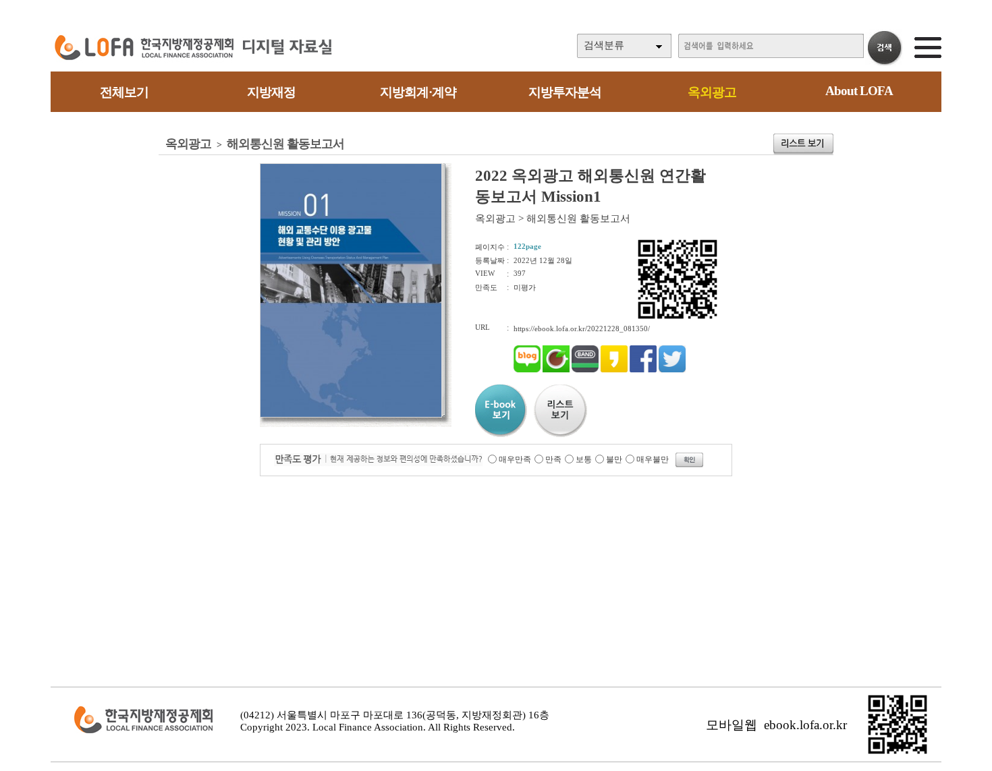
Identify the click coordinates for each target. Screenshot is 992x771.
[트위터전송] (672, 370)
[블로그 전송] (527, 370)
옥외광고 (712, 92)
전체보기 (124, 92)
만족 (553, 459)
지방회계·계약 (418, 92)
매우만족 (515, 459)
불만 (614, 459)
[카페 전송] (556, 370)
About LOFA (859, 91)
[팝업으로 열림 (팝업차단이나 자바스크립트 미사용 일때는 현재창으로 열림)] (351, 415)
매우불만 (652, 459)
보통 (584, 459)
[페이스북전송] (643, 370)
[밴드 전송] (585, 370)
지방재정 (271, 92)
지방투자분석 (564, 92)
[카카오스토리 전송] (614, 370)
